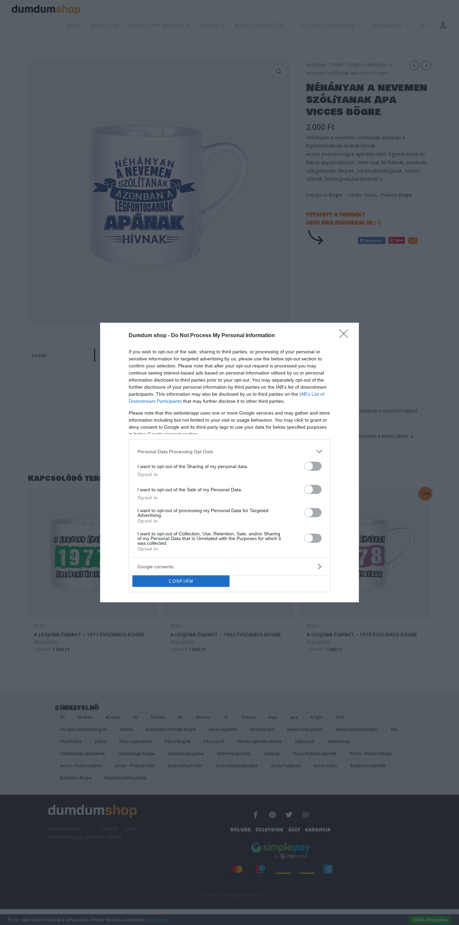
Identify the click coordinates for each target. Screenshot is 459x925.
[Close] (345, 335)
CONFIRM (181, 581)
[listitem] (229, 451)
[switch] (313, 466)
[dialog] (229, 462)
